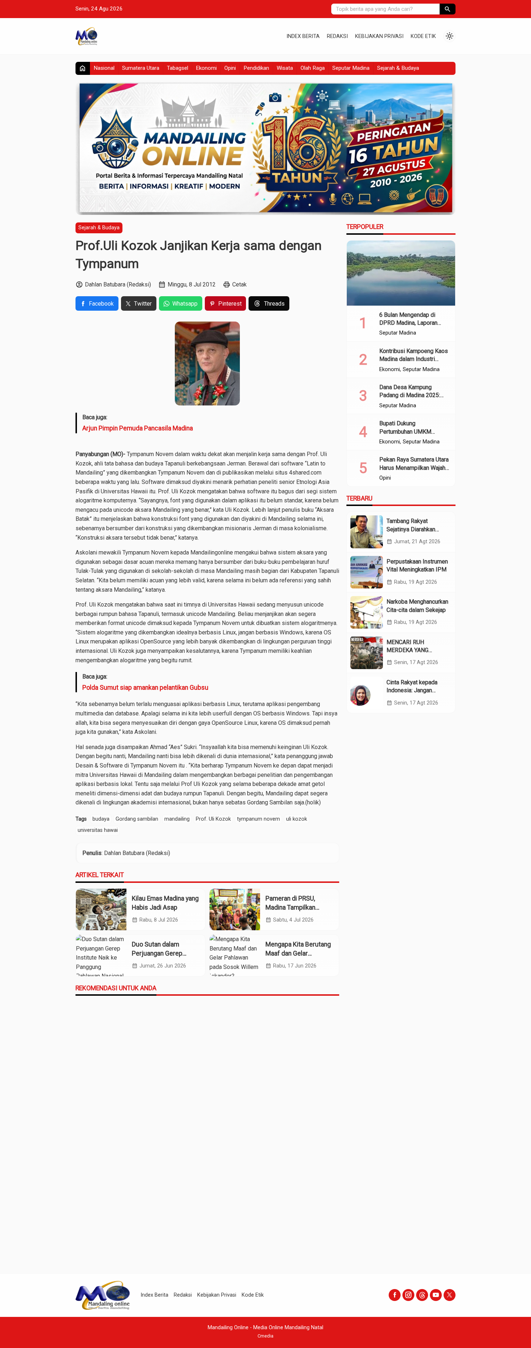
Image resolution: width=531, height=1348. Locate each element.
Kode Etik (423, 36)
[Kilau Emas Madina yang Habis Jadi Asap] (101, 909)
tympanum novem (258, 819)
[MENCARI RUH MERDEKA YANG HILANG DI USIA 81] (366, 652)
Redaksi (337, 36)
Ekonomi (206, 68)
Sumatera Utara (140, 68)
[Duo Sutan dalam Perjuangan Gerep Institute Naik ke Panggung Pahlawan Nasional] (101, 955)
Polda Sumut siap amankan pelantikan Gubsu (145, 687)
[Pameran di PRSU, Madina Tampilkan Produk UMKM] (235, 909)
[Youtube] (436, 1295)
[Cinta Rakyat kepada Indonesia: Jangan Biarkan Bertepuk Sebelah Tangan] (366, 693)
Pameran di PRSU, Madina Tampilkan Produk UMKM (290, 907)
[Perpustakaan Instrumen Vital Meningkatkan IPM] (366, 572)
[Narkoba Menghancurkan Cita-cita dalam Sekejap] (366, 612)
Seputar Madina (351, 68)
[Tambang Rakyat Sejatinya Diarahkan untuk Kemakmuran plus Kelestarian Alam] (366, 531)
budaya (100, 819)
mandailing (177, 819)
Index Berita (303, 36)
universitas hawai (98, 830)
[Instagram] (408, 1295)
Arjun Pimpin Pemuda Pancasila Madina (137, 428)
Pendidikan (256, 68)
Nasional (104, 68)
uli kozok (296, 819)
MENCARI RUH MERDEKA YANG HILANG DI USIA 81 (411, 650)
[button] (448, 9)
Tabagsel (177, 68)
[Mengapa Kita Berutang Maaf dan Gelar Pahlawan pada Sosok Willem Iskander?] (235, 955)
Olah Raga (313, 68)
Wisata (285, 68)
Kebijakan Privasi (379, 36)
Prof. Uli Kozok (213, 819)
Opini (230, 68)
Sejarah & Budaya (398, 68)
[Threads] (422, 1295)
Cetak (239, 284)
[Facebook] (395, 1295)
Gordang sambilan (137, 819)
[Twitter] (450, 1295)
